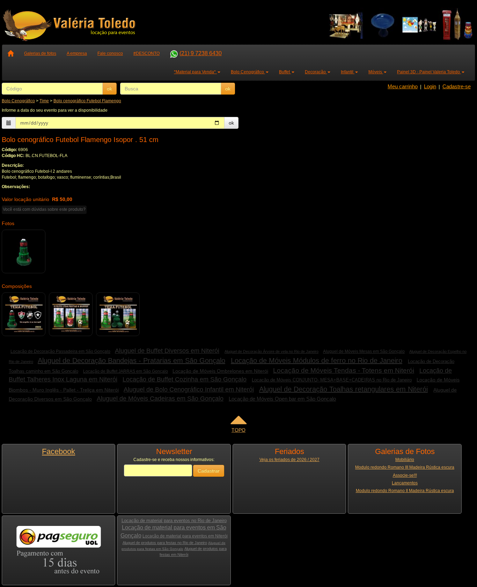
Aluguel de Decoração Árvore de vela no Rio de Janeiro (271, 351)
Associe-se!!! (405, 475)
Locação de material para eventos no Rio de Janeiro (174, 520)
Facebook (58, 451)
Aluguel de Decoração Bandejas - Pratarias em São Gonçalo (131, 360)
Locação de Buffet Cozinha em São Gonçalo (185, 379)
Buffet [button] (285, 71)
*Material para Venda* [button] (195, 71)
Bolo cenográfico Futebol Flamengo (87, 100)
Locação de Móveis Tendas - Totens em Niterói (343, 370)
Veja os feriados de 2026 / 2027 (289, 459)
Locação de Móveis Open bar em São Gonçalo (282, 399)
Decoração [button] (316, 71)
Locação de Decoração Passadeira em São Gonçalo (60, 351)
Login (430, 86)
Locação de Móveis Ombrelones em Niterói (220, 371)
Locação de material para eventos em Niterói (185, 536)
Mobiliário (404, 459)
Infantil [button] (347, 71)
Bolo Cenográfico (18, 100)
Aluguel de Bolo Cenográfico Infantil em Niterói (189, 389)
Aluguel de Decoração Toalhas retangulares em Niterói (343, 389)
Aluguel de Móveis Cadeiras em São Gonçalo (160, 398)
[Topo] (238, 422)
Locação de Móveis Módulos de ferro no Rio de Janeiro (316, 360)
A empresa (77, 53)
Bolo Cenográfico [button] (248, 71)
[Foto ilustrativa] (24, 251)
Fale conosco (110, 53)
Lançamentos (405, 483)
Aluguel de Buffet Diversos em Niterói (167, 350)
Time (44, 100)
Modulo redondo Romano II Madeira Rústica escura (405, 490)
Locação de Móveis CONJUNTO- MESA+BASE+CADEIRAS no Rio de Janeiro (332, 379)
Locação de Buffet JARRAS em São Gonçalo (125, 371)
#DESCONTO (146, 53)
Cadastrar (209, 471)
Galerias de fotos (40, 53)
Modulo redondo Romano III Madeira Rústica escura (404, 467)
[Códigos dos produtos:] (24, 314)
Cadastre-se (456, 86)
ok (109, 88)
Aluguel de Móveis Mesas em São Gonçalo (364, 351)
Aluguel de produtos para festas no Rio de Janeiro (165, 543)
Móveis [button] (375, 71)
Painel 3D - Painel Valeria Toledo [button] (429, 71)
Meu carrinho (403, 86)
